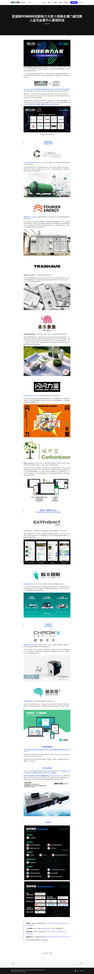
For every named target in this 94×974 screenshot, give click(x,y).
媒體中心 (61, 2)
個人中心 (44, 2)
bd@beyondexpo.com (46, 928)
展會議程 (55, 2)
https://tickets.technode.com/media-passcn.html (57, 936)
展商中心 (49, 2)
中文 (82, 2)
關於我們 (66, 2)
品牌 (30, 2)
